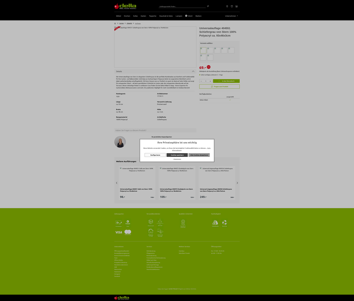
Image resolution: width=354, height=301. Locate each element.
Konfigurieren (155, 155)
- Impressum (177, 159)
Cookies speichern (177, 155)
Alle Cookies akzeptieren (199, 155)
